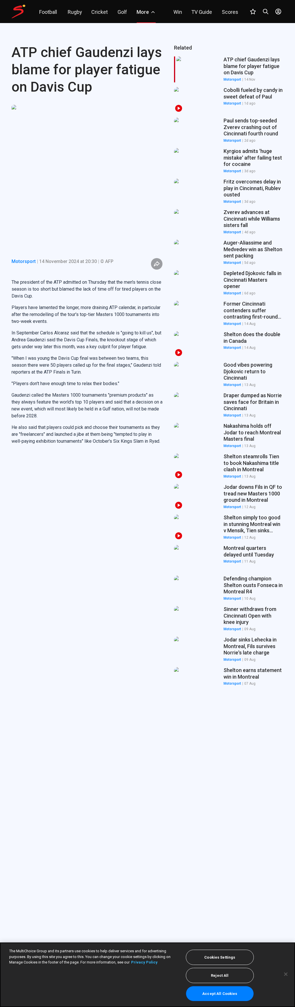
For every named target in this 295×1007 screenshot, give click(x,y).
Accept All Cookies (219, 993)
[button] (228, 100)
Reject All (219, 975)
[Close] (285, 974)
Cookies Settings (219, 957)
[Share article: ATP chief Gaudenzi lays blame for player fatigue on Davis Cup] (156, 264)
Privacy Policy (144, 962)
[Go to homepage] (18, 11)
